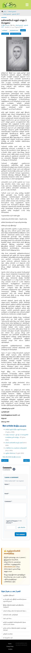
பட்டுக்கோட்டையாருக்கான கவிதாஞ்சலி (16, 448)
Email (7, 493)
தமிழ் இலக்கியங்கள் (14, 30)
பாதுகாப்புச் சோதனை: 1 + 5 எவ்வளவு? (13, 522)
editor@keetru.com (10, 567)
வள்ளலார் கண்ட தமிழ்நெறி (10, 614)
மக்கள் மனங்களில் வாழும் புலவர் (14, 442)
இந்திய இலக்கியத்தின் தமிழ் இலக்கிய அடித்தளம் (13, 606)
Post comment (20, 534)
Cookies (10, 649)
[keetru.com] (10, 4)
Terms (9, 643)
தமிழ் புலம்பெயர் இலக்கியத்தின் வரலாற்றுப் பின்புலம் (14, 629)
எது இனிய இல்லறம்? (8, 595)
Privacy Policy (10, 646)
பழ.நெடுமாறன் (5, 33)
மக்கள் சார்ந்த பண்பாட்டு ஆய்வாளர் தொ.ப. (14, 611)
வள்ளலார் (23, 30)
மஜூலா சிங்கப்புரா (10, 453)
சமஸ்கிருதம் (4, 30)
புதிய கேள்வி (21, 527)
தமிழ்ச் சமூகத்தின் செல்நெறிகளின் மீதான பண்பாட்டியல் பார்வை (14, 623)
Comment (8, 501)
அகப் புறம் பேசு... (7, 618)
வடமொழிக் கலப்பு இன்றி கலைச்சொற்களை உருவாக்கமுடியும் (14, 600)
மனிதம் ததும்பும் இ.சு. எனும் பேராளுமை (15, 429)
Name (7, 484)
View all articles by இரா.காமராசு (12, 457)
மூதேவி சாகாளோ (8, 634)
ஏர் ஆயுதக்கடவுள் (8, 638)
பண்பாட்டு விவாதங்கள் (15, 33)
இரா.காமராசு (6, 25)
